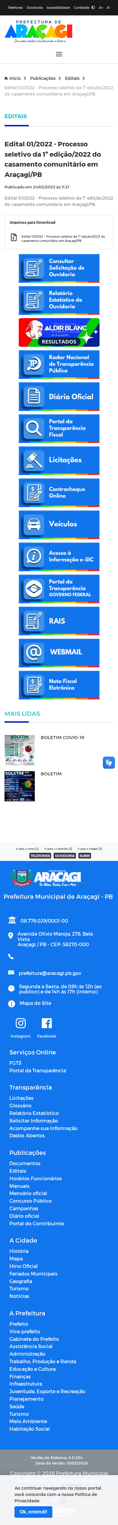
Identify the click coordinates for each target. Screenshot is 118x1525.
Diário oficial (24, 1216)
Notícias (19, 1296)
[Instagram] (20, 1024)
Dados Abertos (27, 1135)
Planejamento (26, 1399)
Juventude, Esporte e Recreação (47, 1391)
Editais (72, 78)
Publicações (43, 78)
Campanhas (23, 1208)
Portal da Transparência (37, 1070)
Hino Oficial (23, 1266)
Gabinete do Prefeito (34, 1339)
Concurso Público (30, 1201)
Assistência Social (31, 1346)
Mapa (16, 1258)
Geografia (20, 1281)
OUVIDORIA (65, 856)
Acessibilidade (58, 7)
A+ (101, 7)
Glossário (20, 1105)
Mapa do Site (35, 1003)
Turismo (19, 1288)
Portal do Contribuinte (36, 1223)
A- (108, 7)
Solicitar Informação (33, 1120)
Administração (27, 1354)
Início (15, 78)
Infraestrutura (25, 1384)
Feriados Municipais (33, 1273)
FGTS (15, 1063)
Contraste (82, 7)
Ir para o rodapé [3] (90, 848)
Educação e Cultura (32, 1369)
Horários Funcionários (35, 1178)
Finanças (20, 1376)
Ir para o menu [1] (27, 848)
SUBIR (85, 856)
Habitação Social (29, 1429)
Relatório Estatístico (34, 1113)
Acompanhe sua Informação (43, 1128)
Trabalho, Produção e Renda (42, 1361)
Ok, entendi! (33, 1511)
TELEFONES (40, 856)
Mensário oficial (28, 1193)
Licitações (21, 1098)
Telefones (15, 7)
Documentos (25, 1163)
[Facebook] (47, 1024)
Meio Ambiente (28, 1421)
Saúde (16, 1406)
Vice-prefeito (24, 1331)
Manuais (19, 1186)
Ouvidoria (35, 7)
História (18, 1251)
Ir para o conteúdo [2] (58, 848)
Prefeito (18, 1324)
